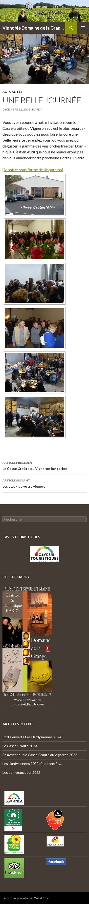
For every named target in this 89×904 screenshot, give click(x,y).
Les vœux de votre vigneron (24, 483)
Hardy (37, 109)
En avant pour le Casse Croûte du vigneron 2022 (39, 755)
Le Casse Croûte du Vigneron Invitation (34, 466)
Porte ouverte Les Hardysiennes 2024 (31, 737)
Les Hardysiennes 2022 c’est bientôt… (32, 763)
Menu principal (83, 28)
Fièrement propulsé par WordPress (25, 898)
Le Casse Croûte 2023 (19, 746)
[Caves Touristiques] (44, 554)
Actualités (12, 91)
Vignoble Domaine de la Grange (33, 28)
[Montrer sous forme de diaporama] (32, 169)
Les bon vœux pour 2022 (21, 772)
